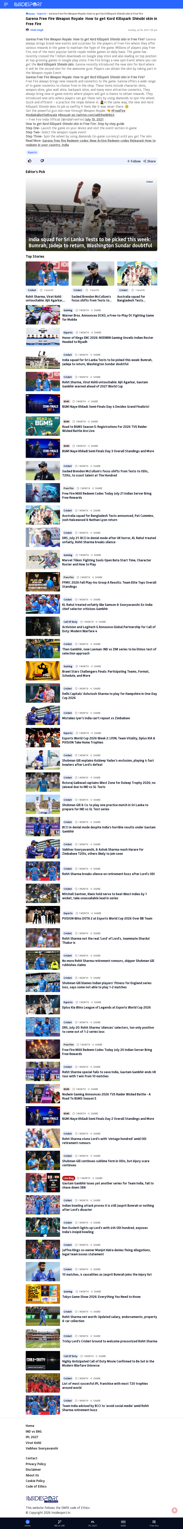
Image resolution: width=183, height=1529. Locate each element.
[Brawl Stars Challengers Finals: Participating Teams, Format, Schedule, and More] (43, 671)
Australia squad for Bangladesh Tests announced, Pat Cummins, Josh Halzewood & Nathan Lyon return (136, 298)
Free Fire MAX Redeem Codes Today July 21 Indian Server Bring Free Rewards (107, 495)
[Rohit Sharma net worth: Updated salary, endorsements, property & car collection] (43, 1316)
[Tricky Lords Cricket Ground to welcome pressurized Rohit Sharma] (43, 1338)
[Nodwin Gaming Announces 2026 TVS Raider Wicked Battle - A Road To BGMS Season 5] (43, 1093)
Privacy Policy (36, 1464)
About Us (32, 1475)
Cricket (149, 181)
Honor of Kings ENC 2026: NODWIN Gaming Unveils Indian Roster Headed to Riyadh (107, 339)
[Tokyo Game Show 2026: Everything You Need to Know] (43, 1294)
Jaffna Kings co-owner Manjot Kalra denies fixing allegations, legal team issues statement (106, 1252)
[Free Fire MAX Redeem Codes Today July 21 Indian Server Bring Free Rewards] (43, 492)
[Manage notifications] (174, 1510)
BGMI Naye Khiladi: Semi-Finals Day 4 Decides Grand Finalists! (105, 406)
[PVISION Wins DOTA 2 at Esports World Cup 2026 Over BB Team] (43, 915)
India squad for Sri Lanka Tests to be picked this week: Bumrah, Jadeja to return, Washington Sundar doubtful (90, 242)
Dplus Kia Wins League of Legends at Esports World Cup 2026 (106, 1007)
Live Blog (69, 1178)
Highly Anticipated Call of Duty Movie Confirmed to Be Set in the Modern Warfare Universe (108, 1363)
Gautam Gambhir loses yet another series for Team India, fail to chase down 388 (108, 1185)
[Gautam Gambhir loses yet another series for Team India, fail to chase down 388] (43, 1182)
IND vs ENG (34, 1431)
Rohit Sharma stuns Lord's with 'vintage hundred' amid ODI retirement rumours (104, 1141)
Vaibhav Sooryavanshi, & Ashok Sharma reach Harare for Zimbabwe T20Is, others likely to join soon (103, 851)
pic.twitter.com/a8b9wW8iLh (92, 115)
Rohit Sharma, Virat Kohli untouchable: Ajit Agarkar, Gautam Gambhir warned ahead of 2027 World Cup (44, 298)
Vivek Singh (36, 29)
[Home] (28, 4)
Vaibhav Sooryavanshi (42, 1448)
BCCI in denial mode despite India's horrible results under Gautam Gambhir (108, 829)
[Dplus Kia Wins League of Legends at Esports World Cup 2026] (43, 1004)
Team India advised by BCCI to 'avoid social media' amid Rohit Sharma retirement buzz (105, 1408)
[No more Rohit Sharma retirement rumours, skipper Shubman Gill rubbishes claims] (43, 960)
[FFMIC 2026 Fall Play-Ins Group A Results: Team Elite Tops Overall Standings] (43, 582)
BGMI (66, 401)
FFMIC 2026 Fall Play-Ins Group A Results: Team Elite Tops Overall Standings (109, 584)
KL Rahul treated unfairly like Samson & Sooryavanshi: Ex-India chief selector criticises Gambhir (107, 606)
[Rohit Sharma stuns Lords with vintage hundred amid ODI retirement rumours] (43, 1138)
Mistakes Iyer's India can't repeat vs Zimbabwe (96, 718)
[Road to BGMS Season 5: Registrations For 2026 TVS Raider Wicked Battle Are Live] (43, 426)
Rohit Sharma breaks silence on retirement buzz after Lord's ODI (108, 874)
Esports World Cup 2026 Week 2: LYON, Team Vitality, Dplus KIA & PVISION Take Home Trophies (108, 740)
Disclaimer (33, 1469)
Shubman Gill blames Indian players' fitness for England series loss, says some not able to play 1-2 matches (107, 985)
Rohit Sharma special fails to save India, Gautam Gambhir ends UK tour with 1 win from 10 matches (109, 1074)
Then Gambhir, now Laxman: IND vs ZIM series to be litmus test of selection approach (109, 651)
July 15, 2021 (94, 119)
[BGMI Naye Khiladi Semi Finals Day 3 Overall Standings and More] (43, 448)
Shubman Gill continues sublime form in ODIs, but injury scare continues (105, 1163)
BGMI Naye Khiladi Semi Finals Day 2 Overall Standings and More (108, 1118)
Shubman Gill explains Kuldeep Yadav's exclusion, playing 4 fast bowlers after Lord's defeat (108, 762)
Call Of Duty (70, 621)
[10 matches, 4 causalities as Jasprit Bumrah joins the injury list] (43, 1271)
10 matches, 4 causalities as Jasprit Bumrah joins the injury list (107, 1274)
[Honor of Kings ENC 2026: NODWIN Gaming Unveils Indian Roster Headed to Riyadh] (43, 337)
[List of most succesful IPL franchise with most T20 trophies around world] (43, 1383)
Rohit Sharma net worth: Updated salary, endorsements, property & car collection (109, 1319)
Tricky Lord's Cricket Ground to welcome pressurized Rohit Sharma (109, 1341)
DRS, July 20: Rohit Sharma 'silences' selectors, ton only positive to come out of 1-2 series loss (108, 1029)
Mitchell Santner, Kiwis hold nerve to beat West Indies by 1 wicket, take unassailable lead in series (104, 896)
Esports (32, 152)
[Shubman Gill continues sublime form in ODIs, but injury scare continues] (43, 1160)
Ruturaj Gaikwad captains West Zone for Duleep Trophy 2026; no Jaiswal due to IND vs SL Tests (108, 784)
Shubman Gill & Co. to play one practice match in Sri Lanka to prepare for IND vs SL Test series (105, 807)
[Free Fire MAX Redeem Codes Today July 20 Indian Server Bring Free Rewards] (43, 1049)
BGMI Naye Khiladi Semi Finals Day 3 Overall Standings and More (108, 451)
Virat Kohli (33, 1443)
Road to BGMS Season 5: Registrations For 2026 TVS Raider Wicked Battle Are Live (104, 428)
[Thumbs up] (29, 160)
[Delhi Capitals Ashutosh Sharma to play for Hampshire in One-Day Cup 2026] (43, 693)
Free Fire (69, 488)
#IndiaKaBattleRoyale (41, 115)
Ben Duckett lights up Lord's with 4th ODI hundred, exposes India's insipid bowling (105, 1230)
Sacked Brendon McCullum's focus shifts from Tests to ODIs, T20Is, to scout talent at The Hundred (91, 298)
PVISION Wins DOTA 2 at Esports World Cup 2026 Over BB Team (107, 918)
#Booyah (64, 115)
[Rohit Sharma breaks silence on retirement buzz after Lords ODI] (43, 871)
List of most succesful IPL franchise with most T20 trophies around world (105, 1385)
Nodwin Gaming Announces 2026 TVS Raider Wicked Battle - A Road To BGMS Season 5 (106, 1096)
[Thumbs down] (42, 160)
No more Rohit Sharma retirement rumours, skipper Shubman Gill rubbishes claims (108, 962)
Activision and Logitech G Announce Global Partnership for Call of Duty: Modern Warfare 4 (109, 629)
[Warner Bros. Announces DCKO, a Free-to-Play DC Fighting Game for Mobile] (43, 314)
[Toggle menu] (6, 4)
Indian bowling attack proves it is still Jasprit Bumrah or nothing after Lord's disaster (108, 1207)
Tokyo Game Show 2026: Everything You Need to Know (101, 1296)
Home (30, 1425)
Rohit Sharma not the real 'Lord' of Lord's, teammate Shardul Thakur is (106, 940)
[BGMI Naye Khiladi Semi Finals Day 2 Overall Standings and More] (43, 1116)
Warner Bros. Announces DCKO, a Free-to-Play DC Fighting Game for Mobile (108, 317)
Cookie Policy (35, 1481)
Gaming (68, 310)
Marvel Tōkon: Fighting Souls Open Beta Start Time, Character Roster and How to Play (106, 562)
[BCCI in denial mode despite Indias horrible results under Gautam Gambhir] (43, 826)
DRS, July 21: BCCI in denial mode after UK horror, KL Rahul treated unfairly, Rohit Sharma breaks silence (109, 540)
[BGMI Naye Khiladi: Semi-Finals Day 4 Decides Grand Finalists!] (43, 403)
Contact (31, 1458)
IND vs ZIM (59, 1525)
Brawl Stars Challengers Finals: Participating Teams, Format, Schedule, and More (105, 673)
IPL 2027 (32, 1437)
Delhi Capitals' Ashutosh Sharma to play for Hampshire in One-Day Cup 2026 (109, 695)
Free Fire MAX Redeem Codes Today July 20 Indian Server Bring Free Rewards (107, 1052)
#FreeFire (118, 110)
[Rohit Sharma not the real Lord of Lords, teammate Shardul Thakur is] (43, 938)
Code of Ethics (36, 1486)
